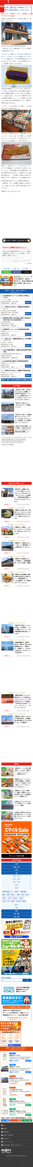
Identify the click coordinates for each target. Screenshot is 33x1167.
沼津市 (21, 898)
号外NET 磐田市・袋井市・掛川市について (12, 1145)
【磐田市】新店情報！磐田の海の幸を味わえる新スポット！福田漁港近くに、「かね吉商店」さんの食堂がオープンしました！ (22, 578)
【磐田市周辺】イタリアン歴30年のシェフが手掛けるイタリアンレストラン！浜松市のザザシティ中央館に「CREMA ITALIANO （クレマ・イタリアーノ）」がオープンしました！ (22, 701)
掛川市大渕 (20, 442)
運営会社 (5, 1128)
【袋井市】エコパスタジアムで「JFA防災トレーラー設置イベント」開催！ (22, 803)
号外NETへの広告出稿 (8, 1135)
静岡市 (16, 891)
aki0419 (12, 444)
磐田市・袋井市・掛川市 (23, 894)
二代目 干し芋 (13, 442)
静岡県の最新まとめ (7, 891)
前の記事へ (7, 268)
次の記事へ (25, 268)
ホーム (4, 1125)
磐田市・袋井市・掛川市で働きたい (16, 290)
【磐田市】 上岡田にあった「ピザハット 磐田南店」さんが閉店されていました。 (22, 545)
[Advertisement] (16, 464)
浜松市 (4, 898)
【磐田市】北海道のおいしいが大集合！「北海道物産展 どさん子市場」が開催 (22, 561)
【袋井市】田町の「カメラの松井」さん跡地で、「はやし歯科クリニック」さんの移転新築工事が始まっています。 (22, 629)
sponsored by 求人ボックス (16, 292)
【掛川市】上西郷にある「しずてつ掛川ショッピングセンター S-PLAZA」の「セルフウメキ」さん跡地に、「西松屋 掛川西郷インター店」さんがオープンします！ (22, 495)
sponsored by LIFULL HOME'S (16, 1049)
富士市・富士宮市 (12, 898)
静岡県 (13, 15)
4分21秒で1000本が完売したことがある (11, 439)
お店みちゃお (5, 444)
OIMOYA (5, 48)
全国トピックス (4, 13)
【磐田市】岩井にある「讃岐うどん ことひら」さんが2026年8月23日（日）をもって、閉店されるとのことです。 (22, 514)
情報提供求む (6, 1131)
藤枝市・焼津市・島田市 (8, 894)
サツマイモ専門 (5, 442)
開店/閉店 (25, 13)
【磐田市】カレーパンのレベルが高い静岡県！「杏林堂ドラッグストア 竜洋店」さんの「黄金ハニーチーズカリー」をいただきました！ (22, 783)
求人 (19, 13)
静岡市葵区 (23, 891)
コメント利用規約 (28, 263)
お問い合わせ (6, 1138)
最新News (13, 13)
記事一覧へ (16, 268)
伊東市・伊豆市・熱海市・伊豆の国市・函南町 (14, 901)
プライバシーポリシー (8, 1141)
